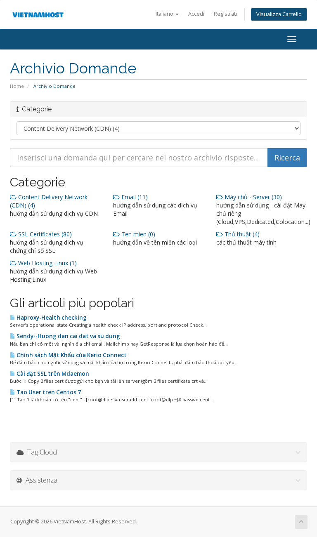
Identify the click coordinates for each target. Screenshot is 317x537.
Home (17, 86)
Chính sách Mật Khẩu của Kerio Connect (71, 355)
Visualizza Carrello (279, 14)
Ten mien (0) (137, 234)
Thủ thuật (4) (241, 234)
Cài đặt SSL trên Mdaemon (52, 373)
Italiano (165, 13)
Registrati (225, 13)
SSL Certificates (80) (44, 234)
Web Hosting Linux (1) (47, 263)
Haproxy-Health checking (51, 317)
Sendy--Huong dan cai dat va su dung (67, 336)
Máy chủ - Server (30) (252, 197)
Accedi (196, 13)
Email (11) (134, 197)
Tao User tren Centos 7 (48, 392)
